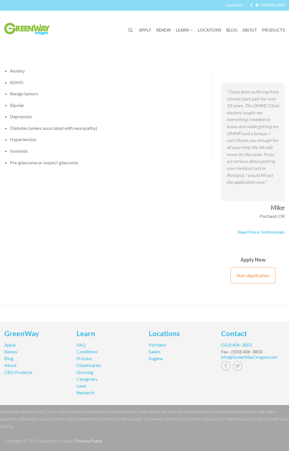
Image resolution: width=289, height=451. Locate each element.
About (249, 30)
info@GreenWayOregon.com (249, 357)
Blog (231, 30)
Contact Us (234, 5)
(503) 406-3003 (273, 5)
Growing (84, 372)
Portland (157, 344)
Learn (182, 30)
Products (273, 30)
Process (84, 358)
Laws (81, 385)
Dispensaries (88, 365)
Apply (145, 30)
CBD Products (18, 372)
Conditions (87, 351)
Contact (234, 334)
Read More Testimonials (261, 232)
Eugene (156, 358)
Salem (154, 351)
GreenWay (21, 334)
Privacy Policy (89, 441)
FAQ (81, 344)
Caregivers (87, 379)
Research (85, 392)
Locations (209, 30)
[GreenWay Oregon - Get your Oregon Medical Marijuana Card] (34, 27)
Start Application (253, 275)
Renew (163, 30)
